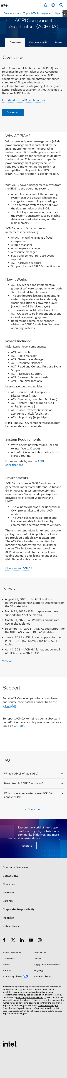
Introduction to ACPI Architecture (23, 100)
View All (7, 661)
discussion (9, 705)
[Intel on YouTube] (31, 940)
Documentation (38, 42)
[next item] (65, 13)
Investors (8, 892)
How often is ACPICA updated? (24, 783)
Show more (35, 809)
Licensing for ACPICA (18, 568)
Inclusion (8, 918)
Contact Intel (11, 876)
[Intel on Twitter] (13, 940)
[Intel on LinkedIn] (22, 940)
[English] (53, 5)
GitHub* (19, 726)
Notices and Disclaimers (19, 1000)
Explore (27, 846)
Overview (15, 42)
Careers (8, 901)
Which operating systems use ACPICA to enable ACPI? (29, 795)
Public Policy (11, 926)
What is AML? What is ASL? (21, 773)
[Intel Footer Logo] (10, 1043)
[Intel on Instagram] (40, 940)
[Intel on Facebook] (4, 940)
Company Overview (15, 867)
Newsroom (9, 884)
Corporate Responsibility (18, 909)
